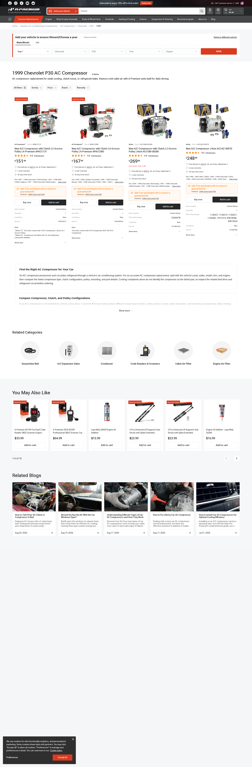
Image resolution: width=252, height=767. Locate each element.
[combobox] (33, 51)
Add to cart (30, 445)
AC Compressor (67, 26)
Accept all (62, 757)
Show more (124, 311)
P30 (91, 26)
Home (15, 26)
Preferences (12, 757)
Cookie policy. (56, 750)
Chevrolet (82, 26)
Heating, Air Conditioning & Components (38, 26)
